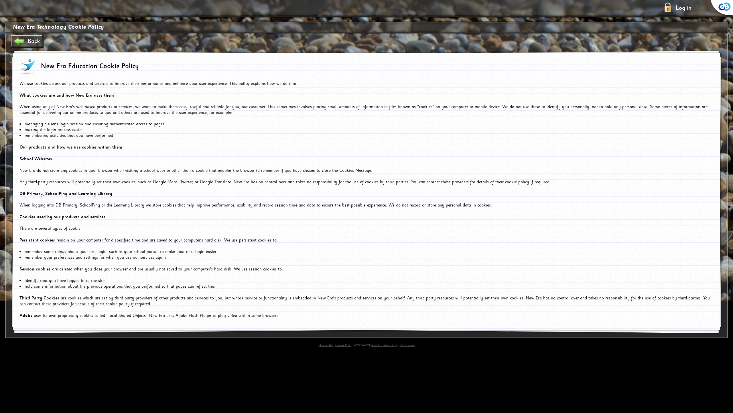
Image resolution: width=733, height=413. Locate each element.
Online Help (326, 345)
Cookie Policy (343, 345)
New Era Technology (384, 345)
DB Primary (407, 345)
